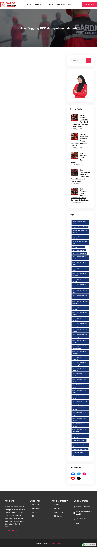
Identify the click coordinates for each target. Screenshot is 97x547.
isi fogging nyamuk (78, 247)
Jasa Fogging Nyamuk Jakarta (13, 320)
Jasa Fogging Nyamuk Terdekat (42, 324)
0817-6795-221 (49, 67)
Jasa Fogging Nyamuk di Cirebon (79, 313)
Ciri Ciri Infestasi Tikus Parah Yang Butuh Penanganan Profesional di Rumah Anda (80, 120)
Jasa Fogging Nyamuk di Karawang (37, 314)
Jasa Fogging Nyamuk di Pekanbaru (15, 317)
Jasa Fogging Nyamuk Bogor (44, 295)
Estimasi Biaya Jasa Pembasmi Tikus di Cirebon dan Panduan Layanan (79, 139)
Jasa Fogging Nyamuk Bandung (79, 258)
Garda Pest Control (38, 251)
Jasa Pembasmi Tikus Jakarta (79, 408)
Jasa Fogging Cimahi (78, 250)
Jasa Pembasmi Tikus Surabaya (79, 425)
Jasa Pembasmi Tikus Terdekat (79, 436)
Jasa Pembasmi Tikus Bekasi (79, 386)
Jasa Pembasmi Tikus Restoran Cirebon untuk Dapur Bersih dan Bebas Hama (79, 194)
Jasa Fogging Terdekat (33, 298)
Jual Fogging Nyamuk (79, 440)
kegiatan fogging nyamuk (80, 449)
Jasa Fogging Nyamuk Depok (13, 307)
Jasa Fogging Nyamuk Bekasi (23, 295)
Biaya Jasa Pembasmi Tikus (79, 222)
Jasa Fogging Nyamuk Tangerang (79, 358)
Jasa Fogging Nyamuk (79, 253)
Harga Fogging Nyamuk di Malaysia (80, 237)
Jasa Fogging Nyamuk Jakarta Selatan (37, 320)
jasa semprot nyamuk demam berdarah (16, 327)
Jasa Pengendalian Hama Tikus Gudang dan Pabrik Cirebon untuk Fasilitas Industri (80, 175)
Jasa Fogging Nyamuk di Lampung (79, 325)
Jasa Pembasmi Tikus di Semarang (79, 403)
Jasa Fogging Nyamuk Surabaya (79, 352)
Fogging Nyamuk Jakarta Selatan (80, 231)
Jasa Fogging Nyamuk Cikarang (79, 274)
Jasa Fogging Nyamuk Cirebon (13, 298)
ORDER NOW (89, 4)
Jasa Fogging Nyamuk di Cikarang (37, 311)
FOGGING (7, 295)
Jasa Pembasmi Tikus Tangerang (79, 430)
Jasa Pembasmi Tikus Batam (79, 380)
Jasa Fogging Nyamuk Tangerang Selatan (16, 324)
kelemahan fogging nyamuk (78, 454)
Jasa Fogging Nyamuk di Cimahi (79, 308)
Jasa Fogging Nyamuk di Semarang (40, 317)
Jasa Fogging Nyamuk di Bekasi (35, 307)
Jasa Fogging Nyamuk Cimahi (79, 280)
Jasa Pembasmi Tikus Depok (79, 397)
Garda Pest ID (56, 543)
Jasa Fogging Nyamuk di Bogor (13, 311)
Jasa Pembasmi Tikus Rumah (79, 419)
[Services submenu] (64, 4)
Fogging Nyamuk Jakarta (80, 227)
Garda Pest (21, 277)
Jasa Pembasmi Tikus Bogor (79, 391)
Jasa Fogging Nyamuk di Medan (79, 330)
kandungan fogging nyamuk (78, 445)
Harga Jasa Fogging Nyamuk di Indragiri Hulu (27, 289)
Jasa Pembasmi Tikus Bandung (79, 375)
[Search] (88, 60)
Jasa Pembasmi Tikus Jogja (79, 414)
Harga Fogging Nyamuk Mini (79, 242)
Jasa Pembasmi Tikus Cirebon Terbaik (79, 157)
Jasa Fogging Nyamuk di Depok (13, 314)
